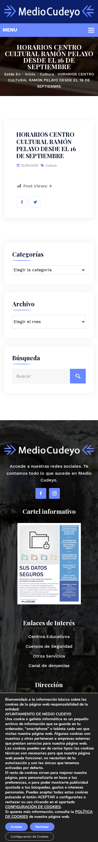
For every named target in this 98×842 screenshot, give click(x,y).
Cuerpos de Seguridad (49, 646)
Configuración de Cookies (29, 836)
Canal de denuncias (49, 665)
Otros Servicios (49, 656)
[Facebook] (40, 493)
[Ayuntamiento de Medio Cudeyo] (49, 11)
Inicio (30, 74)
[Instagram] (54, 493)
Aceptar (16, 827)
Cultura (47, 74)
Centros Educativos (49, 636)
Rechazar (42, 827)
